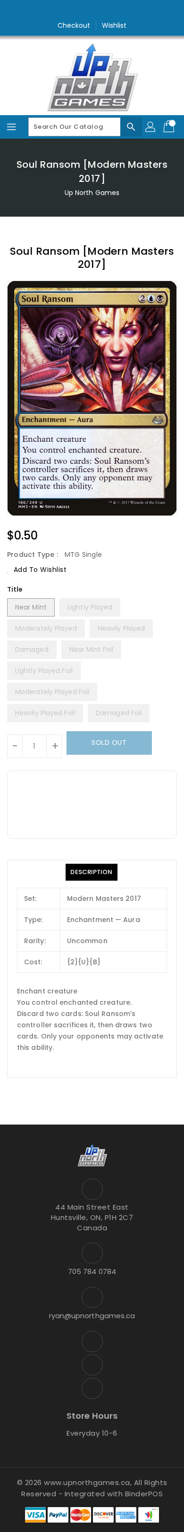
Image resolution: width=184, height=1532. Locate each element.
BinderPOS (144, 1494)
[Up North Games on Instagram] (92, 11)
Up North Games (92, 192)
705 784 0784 (92, 1271)
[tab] (91, 872)
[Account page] (151, 126)
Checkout (74, 25)
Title (15, 589)
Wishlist (114, 25)
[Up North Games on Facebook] (74, 11)
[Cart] (169, 126)
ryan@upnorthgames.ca (92, 1316)
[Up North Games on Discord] (110, 11)
